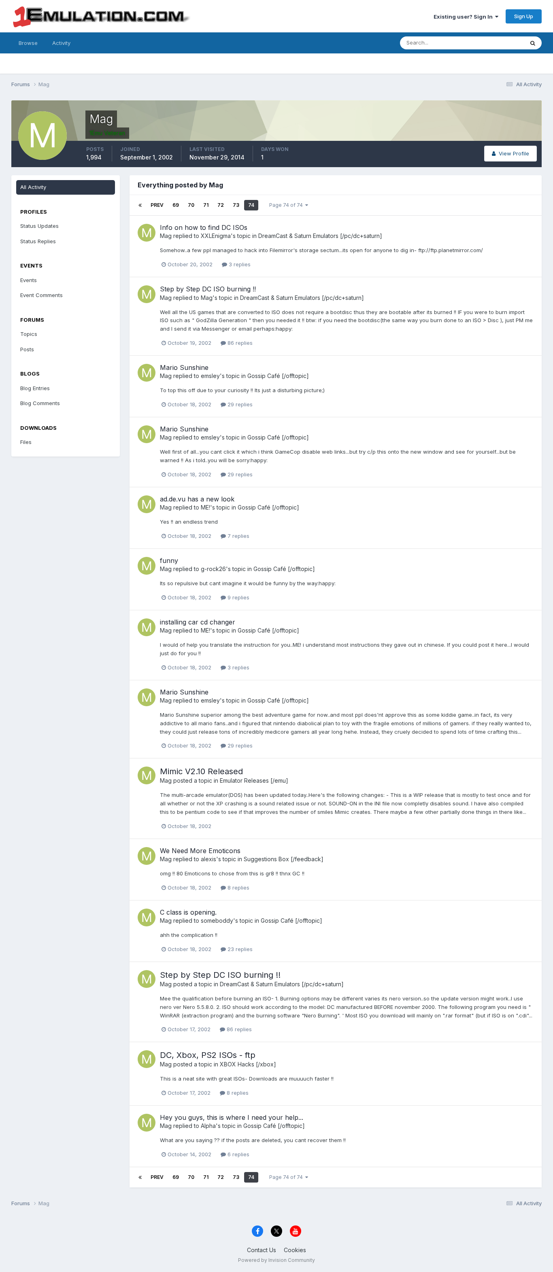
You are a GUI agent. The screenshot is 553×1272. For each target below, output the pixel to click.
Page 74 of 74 (287, 205)
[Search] (533, 42)
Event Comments (41, 295)
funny (169, 560)
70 (191, 205)
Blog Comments (40, 403)
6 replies (237, 1154)
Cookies (295, 1250)
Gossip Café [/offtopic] (278, 375)
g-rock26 (213, 568)
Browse (28, 43)
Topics (28, 334)
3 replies (239, 264)
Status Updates (494, 43)
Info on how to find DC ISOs (203, 227)
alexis (208, 859)
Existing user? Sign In (464, 16)
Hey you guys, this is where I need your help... (231, 1117)
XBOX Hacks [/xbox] (248, 1064)
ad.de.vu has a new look (197, 499)
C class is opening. (188, 912)
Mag (166, 235)
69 (175, 205)
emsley (210, 375)
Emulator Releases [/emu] (254, 780)
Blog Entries (35, 388)
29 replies (239, 404)
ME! (205, 507)
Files (26, 442)
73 (236, 205)
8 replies (237, 887)
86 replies (239, 343)
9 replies (237, 597)
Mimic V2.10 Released (201, 771)
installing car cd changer (197, 622)
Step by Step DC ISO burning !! (208, 289)
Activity (61, 43)
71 (205, 205)
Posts (27, 349)
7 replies (237, 536)
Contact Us (261, 1250)
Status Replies (38, 241)
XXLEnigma (216, 235)
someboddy (217, 920)
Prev (157, 205)
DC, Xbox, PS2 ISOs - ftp (207, 1055)
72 (220, 205)
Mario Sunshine (184, 367)
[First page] (140, 205)
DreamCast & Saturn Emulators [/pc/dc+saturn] (320, 235)
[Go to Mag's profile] (146, 233)
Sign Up (523, 16)
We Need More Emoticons (200, 851)
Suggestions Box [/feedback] (283, 859)
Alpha (208, 1125)
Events (28, 280)
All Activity (33, 187)
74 (251, 205)
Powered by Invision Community (276, 1260)
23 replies (239, 949)
